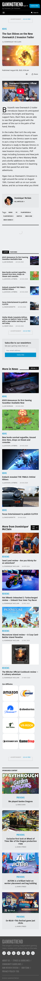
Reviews (5, 556)
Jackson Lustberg (10, 279)
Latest (5, 252)
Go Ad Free (27, 19)
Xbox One (28, 216)
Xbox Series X (8, 220)
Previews (20, 797)
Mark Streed (21, 847)
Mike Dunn (21, 805)
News (4, 28)
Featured (13, 252)
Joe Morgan (8, 262)
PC (16, 212)
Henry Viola (8, 326)
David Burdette (9, 307)
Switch (19, 216)
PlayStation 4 (26, 212)
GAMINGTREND (13, 978)
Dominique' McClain (12, 42)
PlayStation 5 (8, 216)
